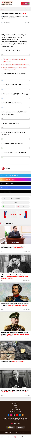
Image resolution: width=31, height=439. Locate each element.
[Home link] (15, 436)
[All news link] (28, 436)
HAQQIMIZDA (15, 403)
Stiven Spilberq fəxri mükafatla (16, 64)
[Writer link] (22, 436)
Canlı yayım (24, 3)
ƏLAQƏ (16, 405)
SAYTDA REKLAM (15, 409)
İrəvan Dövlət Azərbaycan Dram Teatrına (15, 69)
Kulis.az (8, 168)
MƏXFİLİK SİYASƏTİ (15, 411)
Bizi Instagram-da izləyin (9, 179)
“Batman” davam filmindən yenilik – (15, 60)
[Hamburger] (2, 436)
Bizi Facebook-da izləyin (9, 187)
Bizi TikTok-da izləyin (8, 183)
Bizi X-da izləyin (7, 192)
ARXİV (15, 407)
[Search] (8, 436)
